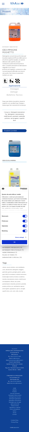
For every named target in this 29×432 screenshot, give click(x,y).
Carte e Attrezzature (15, 409)
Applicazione (14, 85)
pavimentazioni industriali (8, 284)
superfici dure (5, 291)
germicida (4, 272)
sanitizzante (17, 286)
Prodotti (14, 391)
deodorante (9, 269)
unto (11, 291)
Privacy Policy (14, 422)
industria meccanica (21, 274)
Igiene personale (8, 252)
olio (16, 281)
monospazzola (6, 281)
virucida (21, 291)
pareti (18, 281)
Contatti (14, 414)
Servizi (14, 412)
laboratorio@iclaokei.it (16, 383)
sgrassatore (13, 288)
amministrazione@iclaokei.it (16, 360)
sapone (22, 286)
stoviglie (23, 288)
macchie (4, 279)
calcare (4, 267)
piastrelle (22, 116)
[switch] (25, 221)
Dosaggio (14, 89)
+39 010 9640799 (17, 381)
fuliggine (21, 269)
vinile (17, 291)
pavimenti (15, 116)
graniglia (14, 272)
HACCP (7, 274)
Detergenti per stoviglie (11, 250)
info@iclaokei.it (16, 358)
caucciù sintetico (11, 267)
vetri (14, 291)
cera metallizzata (20, 267)
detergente (11, 114)
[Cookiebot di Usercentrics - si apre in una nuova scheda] (20, 189)
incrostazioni (12, 274)
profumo (7, 118)
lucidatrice (21, 276)
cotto (3, 269)
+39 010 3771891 (17, 356)
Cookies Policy (14, 420)
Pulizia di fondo (8, 255)
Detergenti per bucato (11, 247)
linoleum (16, 276)
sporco (18, 288)
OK (14, 242)
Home (14, 388)
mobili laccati (8, 116)
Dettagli (14, 92)
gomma (10, 272)
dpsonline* (16, 427)
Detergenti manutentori (10, 46)
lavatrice (11, 276)
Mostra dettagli (19, 237)
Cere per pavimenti (15, 393)
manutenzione (19, 114)
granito (19, 272)
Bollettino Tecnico (14, 95)
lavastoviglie (5, 276)
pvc (12, 286)
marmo (16, 279)
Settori (14, 411)
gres (3, 274)
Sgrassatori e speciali (10, 257)
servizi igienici (15, 118)
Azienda (15, 390)
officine (12, 281)
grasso (23, 272)
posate (4, 286)
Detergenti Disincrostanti (15, 395)
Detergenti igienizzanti (15, 398)
